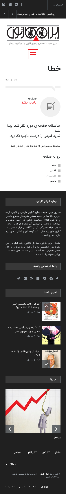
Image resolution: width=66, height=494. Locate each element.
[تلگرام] (17, 4)
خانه (15, 80)
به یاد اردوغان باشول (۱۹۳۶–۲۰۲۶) (26, 353)
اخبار (38, 312)
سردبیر (22, 487)
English (45, 487)
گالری (53, 171)
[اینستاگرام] (3, 4)
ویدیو (53, 181)
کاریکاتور (31, 452)
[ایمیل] (10, 4)
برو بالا (14, 464)
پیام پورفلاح (60, 438)
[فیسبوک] (21, 4)
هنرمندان (51, 176)
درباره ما (32, 487)
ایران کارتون (44, 474)
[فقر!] (36, 411)
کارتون (46, 452)
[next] (46, 364)
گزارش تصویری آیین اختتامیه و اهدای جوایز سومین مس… (24, 330)
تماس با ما (10, 487)
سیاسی (16, 452)
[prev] (46, 306)
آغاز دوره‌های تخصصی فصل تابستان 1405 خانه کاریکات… (25, 306)
